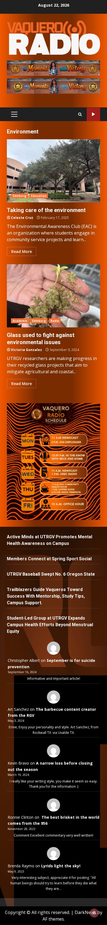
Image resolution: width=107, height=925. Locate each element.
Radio (54, 321)
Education (38, 196)
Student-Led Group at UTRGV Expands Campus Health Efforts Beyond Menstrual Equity (50, 624)
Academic (20, 321)
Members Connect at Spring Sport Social (50, 558)
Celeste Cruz (22, 217)
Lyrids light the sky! (60, 865)
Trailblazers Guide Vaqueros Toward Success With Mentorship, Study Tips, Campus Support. (46, 596)
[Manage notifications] (94, 913)
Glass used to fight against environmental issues (53, 295)
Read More (21, 251)
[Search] (80, 114)
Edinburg (19, 196)
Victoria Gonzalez (26, 349)
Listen (93, 114)
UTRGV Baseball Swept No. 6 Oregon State (51, 574)
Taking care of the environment (53, 170)
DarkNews (85, 912)
